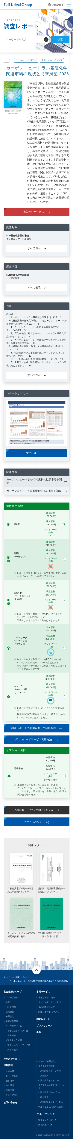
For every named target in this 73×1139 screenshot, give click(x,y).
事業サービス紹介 (46, 997)
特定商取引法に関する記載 (50, 1107)
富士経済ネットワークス (18, 1045)
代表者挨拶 (11, 1007)
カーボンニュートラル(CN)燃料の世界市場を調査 (34, 481)
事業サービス (43, 991)
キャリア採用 (12, 1095)
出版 (38, 1032)
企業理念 (10, 1012)
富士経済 (11, 1035)
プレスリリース (44, 1025)
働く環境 (10, 1085)
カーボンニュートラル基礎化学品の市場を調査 (33, 490)
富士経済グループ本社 (17, 1031)
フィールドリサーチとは (49, 1002)
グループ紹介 (12, 997)
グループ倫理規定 (46, 1061)
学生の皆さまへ (11, 1059)
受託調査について (46, 1007)
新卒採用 (10, 1090)
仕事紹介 (10, 1080)
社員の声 (10, 1071)
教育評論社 (12, 1050)
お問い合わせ (10, 1102)
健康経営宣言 (12, 1021)
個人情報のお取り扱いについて (51, 1086)
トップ (7, 977)
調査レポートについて (48, 1012)
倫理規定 (10, 1016)
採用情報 (8, 1065)
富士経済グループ (13, 991)
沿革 (8, 1002)
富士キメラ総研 (14, 1040)
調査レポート (22, 977)
